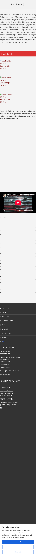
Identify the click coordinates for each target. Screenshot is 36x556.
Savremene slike (7, 320)
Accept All (18, 542)
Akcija (4, 325)
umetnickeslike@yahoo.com (9, 402)
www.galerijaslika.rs (6, 391)
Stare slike (5, 316)
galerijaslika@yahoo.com (8, 404)
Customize (18, 547)
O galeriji (5, 329)
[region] (18, 540)
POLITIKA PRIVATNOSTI (10, 381)
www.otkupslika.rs (6, 395)
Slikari (4, 312)
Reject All (18, 552)
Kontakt (4, 337)
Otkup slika (7, 333)
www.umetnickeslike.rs (7, 393)
